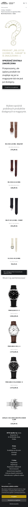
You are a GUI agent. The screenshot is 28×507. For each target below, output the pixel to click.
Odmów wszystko (14, 504)
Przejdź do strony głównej (11, 87)
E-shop (3, 10)
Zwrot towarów (14, 469)
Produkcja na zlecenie (14, 450)
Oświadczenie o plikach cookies (14, 475)
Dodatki (8, 10)
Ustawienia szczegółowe (14, 500)
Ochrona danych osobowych (14, 473)
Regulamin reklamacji (14, 467)
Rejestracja (14, 465)
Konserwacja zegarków (14, 471)
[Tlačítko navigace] (24, 3)
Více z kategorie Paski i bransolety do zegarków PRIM (13, 272)
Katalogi (14, 452)
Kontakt (14, 454)
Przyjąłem (14, 496)
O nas (14, 448)
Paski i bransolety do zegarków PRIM (10, 12)
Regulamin (14, 462)
